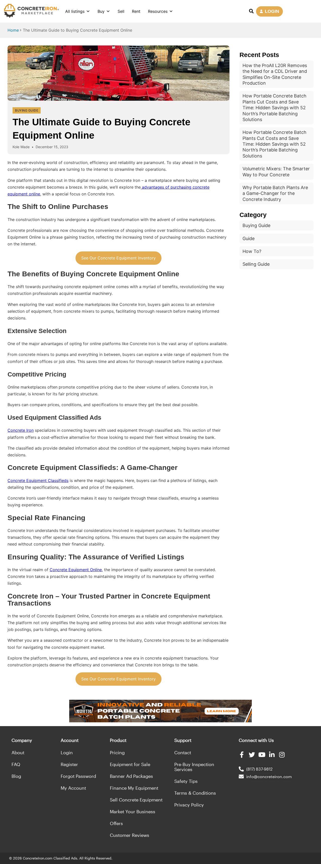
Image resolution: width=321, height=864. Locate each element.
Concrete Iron (21, 430)
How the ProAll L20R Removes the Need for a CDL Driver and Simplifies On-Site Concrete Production (275, 74)
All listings (75, 11)
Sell (121, 11)
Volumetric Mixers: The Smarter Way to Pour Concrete (276, 171)
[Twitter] (252, 754)
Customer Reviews (129, 835)
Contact (182, 752)
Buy (101, 11)
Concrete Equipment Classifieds (38, 480)
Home (13, 30)
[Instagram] (282, 754)
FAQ (16, 764)
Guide (249, 238)
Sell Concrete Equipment (136, 799)
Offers (116, 823)
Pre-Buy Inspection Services (194, 767)
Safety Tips (186, 781)
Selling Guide (256, 264)
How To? (252, 251)
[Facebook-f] (242, 754)
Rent (136, 11)
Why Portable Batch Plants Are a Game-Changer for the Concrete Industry (275, 193)
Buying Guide (26, 110)
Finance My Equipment (134, 788)
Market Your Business (132, 811)
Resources (158, 11)
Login (67, 752)
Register (69, 764)
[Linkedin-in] (272, 754)
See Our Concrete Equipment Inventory (118, 257)
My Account (73, 788)
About (18, 752)
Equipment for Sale (130, 764)
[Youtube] (262, 754)
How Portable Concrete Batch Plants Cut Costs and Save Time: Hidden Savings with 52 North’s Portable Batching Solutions (274, 107)
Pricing (117, 752)
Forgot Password (78, 776)
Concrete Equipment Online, (76, 569)
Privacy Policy (189, 804)
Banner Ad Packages (131, 776)
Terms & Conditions (195, 793)
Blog (16, 776)
